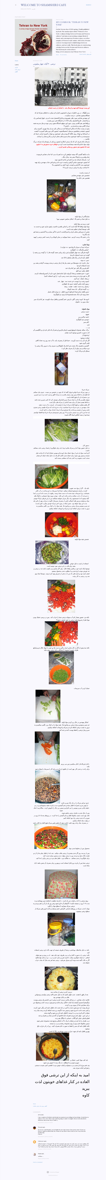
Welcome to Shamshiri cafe (43, 5)
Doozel (40, 1127)
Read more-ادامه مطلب (85, 54)
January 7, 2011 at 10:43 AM (44, 1149)
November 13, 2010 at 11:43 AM (45, 1122)
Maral (39, 1153)
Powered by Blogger (54, 1172)
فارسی (33, 9)
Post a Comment (38, 1162)
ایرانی (16, 67)
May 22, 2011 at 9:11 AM (43, 1158)
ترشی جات (17, 69)
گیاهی (16, 71)
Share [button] (57, 54)
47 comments (63, 54)
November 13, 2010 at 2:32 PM (45, 1136)
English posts (26, 9)
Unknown (41, 1141)
